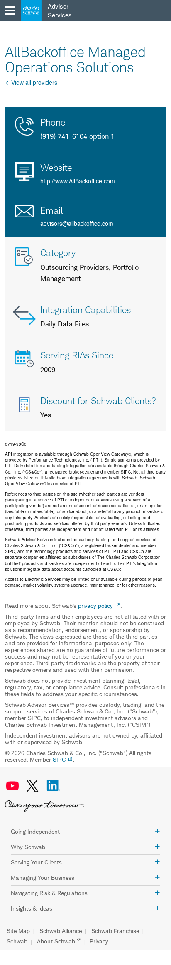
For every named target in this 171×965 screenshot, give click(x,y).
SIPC (59, 759)
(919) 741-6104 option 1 (77, 136)
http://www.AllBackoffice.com (77, 181)
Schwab (17, 941)
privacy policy (95, 605)
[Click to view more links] (157, 831)
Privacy (99, 941)
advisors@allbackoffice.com (76, 223)
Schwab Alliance (60, 931)
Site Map (18, 931)
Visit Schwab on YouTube (12, 786)
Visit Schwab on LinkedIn (53, 786)
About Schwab (56, 941)
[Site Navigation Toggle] (10, 10)
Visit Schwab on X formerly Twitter (32, 786)
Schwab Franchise (115, 931)
